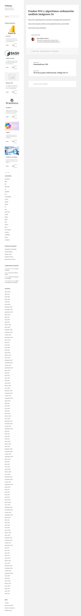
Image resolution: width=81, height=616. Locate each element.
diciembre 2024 (8, 329)
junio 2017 (7, 550)
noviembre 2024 (9, 332)
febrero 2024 (8, 355)
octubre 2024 (8, 335)
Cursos (6, 199)
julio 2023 (7, 373)
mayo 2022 (7, 408)
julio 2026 (7, 294)
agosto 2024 (7, 340)
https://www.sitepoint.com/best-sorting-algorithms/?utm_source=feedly (48, 24)
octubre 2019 (8, 482)
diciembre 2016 (8, 565)
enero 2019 (7, 504)
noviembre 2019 (9, 479)
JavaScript (7, 212)
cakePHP (7, 191)
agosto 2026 (7, 291)
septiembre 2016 (9, 573)
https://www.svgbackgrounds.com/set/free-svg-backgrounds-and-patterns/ (49, 19)
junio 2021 (7, 433)
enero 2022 (7, 418)
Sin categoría (8, 229)
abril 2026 (7, 302)
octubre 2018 (8, 512)
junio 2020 (7, 464)
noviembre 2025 (9, 309)
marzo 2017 (7, 558)
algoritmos (7, 179)
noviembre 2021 (9, 423)
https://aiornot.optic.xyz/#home (37, 28)
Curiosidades (8, 196)
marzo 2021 (7, 441)
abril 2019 (7, 497)
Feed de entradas (9, 605)
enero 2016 (7, 586)
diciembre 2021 (8, 421)
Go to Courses (7, 172)
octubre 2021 (8, 426)
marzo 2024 (7, 352)
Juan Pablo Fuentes (45, 51)
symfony (7, 232)
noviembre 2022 (9, 393)
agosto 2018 (7, 517)
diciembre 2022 (8, 390)
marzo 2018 (7, 530)
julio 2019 (7, 489)
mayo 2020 (7, 466)
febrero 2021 (8, 444)
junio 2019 (7, 492)
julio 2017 (7, 548)
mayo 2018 (7, 525)
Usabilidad (7, 234)
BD (5, 184)
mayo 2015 (7, 591)
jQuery (6, 217)
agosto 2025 (7, 314)
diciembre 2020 (8, 449)
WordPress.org (8, 610)
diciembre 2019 (8, 477)
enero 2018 (7, 535)
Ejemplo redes (8, 254)
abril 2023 (7, 380)
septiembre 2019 (9, 484)
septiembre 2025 (9, 312)
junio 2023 (7, 375)
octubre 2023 (8, 365)
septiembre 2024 (9, 337)
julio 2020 (7, 461)
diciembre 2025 (8, 307)
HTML (6, 204)
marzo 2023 (7, 383)
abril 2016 (7, 578)
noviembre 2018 (9, 510)
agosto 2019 (7, 487)
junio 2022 (7, 406)
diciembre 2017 (8, 537)
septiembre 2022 (9, 398)
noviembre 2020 (9, 451)
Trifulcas (8, 6)
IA (5, 207)
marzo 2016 (7, 581)
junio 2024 (7, 345)
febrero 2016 (8, 583)
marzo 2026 (7, 304)
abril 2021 (7, 439)
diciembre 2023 (8, 360)
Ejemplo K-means (9, 256)
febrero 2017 (8, 560)
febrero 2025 (8, 324)
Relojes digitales (9, 251)
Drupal (6, 202)
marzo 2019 (7, 499)
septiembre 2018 (9, 515)
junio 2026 (7, 297)
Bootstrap (7, 186)
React (6, 227)
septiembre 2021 (9, 428)
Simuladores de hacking (10, 249)
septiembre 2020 (9, 456)
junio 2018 (7, 522)
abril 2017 (7, 555)
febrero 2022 (8, 416)
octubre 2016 (8, 570)
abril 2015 (7, 593)
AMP (6, 181)
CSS (6, 194)
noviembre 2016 (9, 568)
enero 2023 (7, 388)
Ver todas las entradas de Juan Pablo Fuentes (48, 41)
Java (6, 209)
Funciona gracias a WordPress (40, 84)
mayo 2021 (7, 436)
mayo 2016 (7, 575)
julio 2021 (7, 431)
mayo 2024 (7, 347)
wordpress (7, 240)
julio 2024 (7, 342)
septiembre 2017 (9, 545)
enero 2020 (7, 474)
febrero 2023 (8, 385)
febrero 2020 (8, 472)
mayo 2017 (7, 553)
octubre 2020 (8, 454)
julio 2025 (7, 317)
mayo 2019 (7, 494)
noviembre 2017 (9, 540)
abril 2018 (7, 527)
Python (6, 224)
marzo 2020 (7, 469)
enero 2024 (7, 357)
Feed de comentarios (10, 608)
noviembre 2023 (9, 362)
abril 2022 (7, 411)
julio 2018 (7, 520)
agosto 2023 (7, 370)
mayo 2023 (7, 378)
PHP (6, 222)
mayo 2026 (7, 299)
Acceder (7, 603)
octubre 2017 (8, 543)
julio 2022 (7, 403)
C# (5, 189)
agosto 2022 (7, 400)
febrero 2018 (8, 532)
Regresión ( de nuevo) (10, 259)
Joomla (6, 214)
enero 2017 (7, 563)
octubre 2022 (8, 395)
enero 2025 (7, 327)
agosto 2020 (7, 459)
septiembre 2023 (9, 368)
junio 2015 (7, 588)
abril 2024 (7, 350)
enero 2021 (7, 446)
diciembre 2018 (8, 507)
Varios (6, 237)
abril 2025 (7, 322)
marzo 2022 (7, 413)
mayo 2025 (7, 319)
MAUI (6, 219)
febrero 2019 (8, 502)
